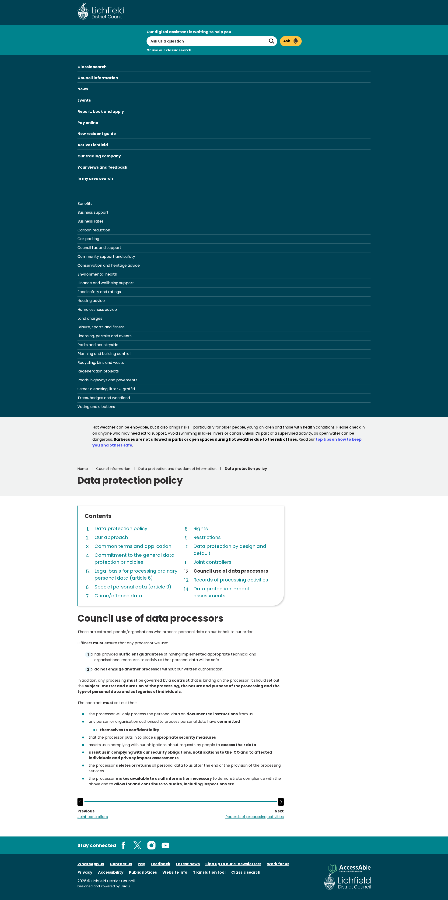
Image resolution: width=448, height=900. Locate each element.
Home (82, 468)
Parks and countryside (97, 344)
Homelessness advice (97, 309)
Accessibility (110, 872)
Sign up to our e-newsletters (233, 864)
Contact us (121, 864)
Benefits (84, 203)
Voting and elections (96, 406)
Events (84, 100)
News (82, 89)
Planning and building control (103, 353)
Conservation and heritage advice (108, 265)
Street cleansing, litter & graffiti (106, 389)
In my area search (95, 178)
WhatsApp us (90, 864)
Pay (141, 864)
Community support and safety (106, 256)
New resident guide (96, 133)
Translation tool (209, 872)
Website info (174, 872)
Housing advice (91, 300)
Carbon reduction (93, 230)
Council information (97, 78)
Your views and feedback (102, 167)
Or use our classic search (169, 50)
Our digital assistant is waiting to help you (189, 32)
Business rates (90, 221)
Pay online (87, 122)
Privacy (84, 872)
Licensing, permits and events (104, 336)
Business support (92, 212)
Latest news (188, 864)
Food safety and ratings (99, 291)
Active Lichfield (92, 145)
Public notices (143, 872)
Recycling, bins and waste (100, 362)
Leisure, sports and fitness (101, 327)
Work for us (278, 864)
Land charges (89, 318)
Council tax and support (99, 247)
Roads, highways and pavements (107, 380)
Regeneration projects (98, 371)
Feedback (160, 864)
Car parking (88, 238)
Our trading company (99, 156)
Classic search (92, 67)
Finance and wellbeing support (105, 283)
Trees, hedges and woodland (103, 397)
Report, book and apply (100, 111)
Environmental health (97, 274)
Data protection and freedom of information (177, 468)
